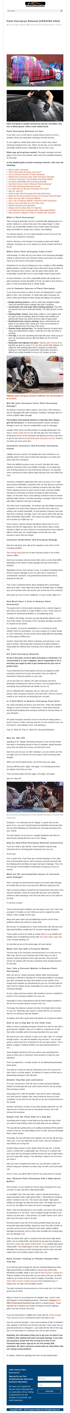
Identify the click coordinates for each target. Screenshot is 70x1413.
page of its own (32, 345)
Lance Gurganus (14, 24)
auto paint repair (46, 937)
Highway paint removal (48, 343)
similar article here (20, 433)
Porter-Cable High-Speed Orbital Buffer (25, 1244)
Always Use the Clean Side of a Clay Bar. (25, 208)
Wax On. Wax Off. (15, 191)
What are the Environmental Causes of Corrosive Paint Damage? (34, 196)
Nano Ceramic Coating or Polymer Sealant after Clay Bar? (32, 213)
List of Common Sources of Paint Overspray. (26, 174)
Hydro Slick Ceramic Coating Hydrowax (22, 1281)
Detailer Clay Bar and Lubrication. (22, 205)
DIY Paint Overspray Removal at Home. (24, 186)
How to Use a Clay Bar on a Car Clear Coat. (26, 203)
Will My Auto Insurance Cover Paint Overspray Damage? (31, 177)
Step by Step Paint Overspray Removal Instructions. (29, 194)
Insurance (59, 24)
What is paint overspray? (18, 170)
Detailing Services (49, 24)
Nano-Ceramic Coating (49, 1273)
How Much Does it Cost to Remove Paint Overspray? (30, 184)
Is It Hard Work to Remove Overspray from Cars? (28, 189)
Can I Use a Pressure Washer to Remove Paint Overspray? (32, 201)
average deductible (18, 553)
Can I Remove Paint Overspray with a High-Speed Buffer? (32, 210)
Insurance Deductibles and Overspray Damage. (27, 182)
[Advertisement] (35, 41)
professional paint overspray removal (40, 438)
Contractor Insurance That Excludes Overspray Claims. (30, 179)
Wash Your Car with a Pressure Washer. (24, 198)
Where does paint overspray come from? (25, 172)
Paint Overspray (36, 24)
